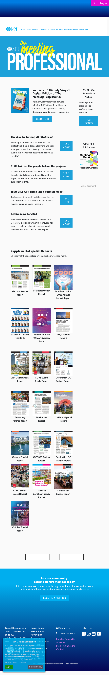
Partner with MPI (55, 30)
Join (23, 30)
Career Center (38, 627)
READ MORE (42, 119)
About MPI (83, 30)
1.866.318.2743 (67, 633)
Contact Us (64, 627)
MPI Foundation (71, 30)
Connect (36, 30)
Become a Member (54, 597)
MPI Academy (37, 631)
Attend (44, 30)
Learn (28, 30)
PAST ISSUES (89, 121)
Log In (103, 3)
